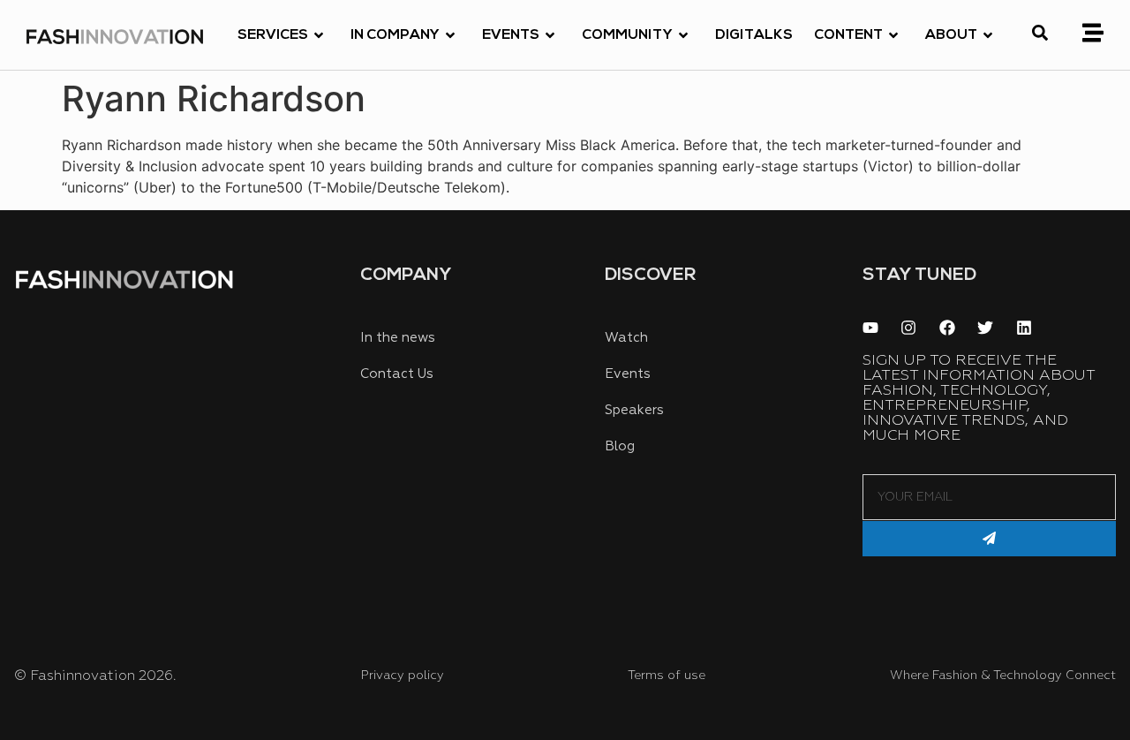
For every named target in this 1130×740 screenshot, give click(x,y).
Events (510, 35)
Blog (620, 446)
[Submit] (989, 538)
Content (848, 35)
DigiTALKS (754, 35)
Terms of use (666, 675)
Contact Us (396, 374)
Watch (626, 337)
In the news (397, 337)
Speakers (634, 410)
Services (272, 35)
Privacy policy (402, 675)
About (951, 35)
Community (627, 35)
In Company (395, 35)
